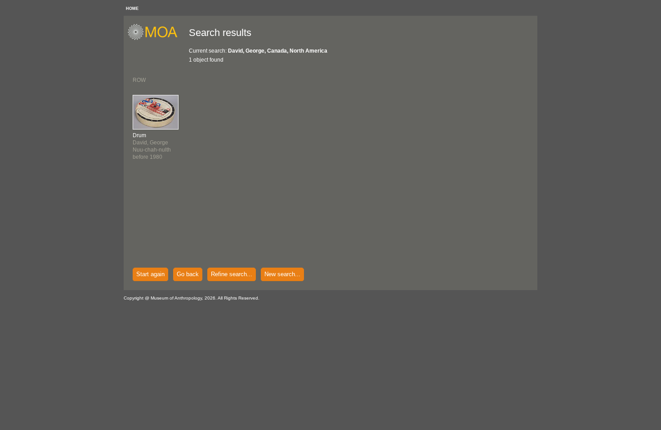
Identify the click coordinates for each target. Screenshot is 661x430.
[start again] (156, 39)
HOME (132, 8)
